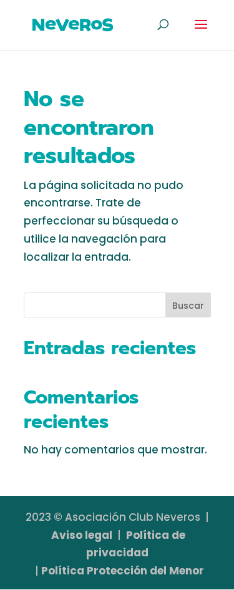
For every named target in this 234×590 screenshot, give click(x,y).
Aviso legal (81, 535)
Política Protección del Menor (122, 570)
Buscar (188, 305)
